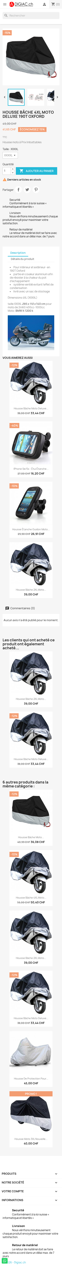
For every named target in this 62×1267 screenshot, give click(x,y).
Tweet (27, 189)
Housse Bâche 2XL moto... (31, 589)
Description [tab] (18, 253)
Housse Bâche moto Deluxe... (31, 408)
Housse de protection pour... (31, 1078)
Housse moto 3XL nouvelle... (31, 1139)
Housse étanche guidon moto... (31, 529)
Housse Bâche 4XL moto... (31, 897)
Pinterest (36, 189)
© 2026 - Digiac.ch (14, 1262)
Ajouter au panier (36, 171)
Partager (18, 189)
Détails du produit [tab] (22, 259)
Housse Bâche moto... (31, 837)
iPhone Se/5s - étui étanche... (31, 468)
